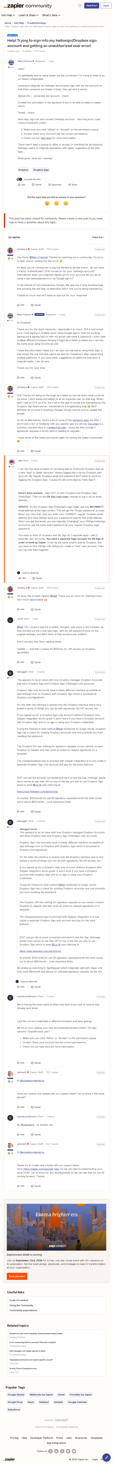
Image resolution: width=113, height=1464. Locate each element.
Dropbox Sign (41, 169)
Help (24, 1437)
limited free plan (57, 427)
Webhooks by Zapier (41, 1394)
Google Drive (15, 1402)
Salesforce (14, 1409)
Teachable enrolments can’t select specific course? (31, 1359)
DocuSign (93, 423)
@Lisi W (37, 784)
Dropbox (23, 169)
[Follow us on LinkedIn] (56, 1451)
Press (59, 1437)
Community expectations (23, 1310)
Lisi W (20, 618)
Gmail (61, 1394)
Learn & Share (27, 15)
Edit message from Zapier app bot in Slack (27, 1351)
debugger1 (22, 671)
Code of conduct (19, 1300)
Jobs (69, 1437)
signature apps (81, 420)
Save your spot (17, 1276)
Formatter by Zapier (81, 1394)
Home (8, 23)
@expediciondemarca (32, 1080)
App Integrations (56, 1442)
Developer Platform (41, 1437)
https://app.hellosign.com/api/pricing (37, 791)
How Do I (14, 1363)
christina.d (22, 249)
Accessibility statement (67, 1427)
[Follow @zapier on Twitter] (68, 1451)
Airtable (58, 1402)
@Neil (53, 595)
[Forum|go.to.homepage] (28, 6)
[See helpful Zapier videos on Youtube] (74, 1451)
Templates (96, 1437)
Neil (20, 460)
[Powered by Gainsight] (56, 1421)
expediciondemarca (27, 996)
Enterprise (81, 1437)
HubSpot (44, 1402)
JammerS (21, 1072)
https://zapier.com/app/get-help (41, 1168)
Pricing (14, 1437)
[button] (91, 6)
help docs (46, 138)
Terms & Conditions (44, 1427)
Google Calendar (77, 1402)
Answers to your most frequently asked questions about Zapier (36, 1333)
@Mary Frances (39, 257)
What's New (49, 15)
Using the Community (21, 1305)
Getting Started (17, 1337)
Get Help (6, 15)
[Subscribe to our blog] (62, 1451)
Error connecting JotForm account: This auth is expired (33, 1342)
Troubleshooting (36, 23)
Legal (95, 1459)
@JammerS (27, 1124)
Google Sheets (16, 1394)
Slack (31, 1402)
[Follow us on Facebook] (50, 1451)
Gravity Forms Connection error (23, 1368)
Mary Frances (25, 61)
